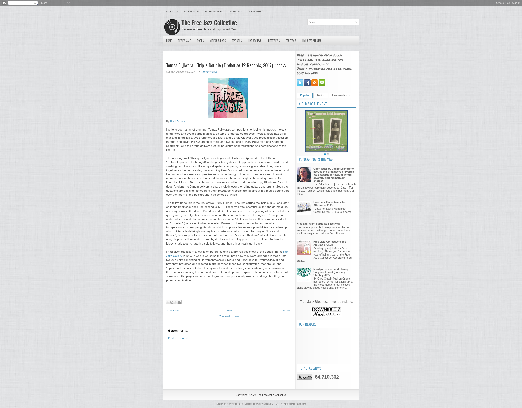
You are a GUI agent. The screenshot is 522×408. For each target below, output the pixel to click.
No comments (209, 71)
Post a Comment (178, 338)
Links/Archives (341, 95)
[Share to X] (176, 302)
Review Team (191, 11)
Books (200, 40)
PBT (277, 404)
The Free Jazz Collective (209, 22)
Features (237, 40)
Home (169, 40)
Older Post (285, 310)
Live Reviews (254, 40)
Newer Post (173, 310)
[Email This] (168, 302)
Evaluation (235, 11)
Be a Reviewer (213, 11)
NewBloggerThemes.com (293, 404)
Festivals (291, 40)
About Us (172, 11)
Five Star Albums (311, 40)
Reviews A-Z (184, 40)
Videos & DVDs (218, 40)
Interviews (274, 40)
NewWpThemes (235, 404)
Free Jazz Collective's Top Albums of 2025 (329, 204)
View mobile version (229, 316)
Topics (320, 95)
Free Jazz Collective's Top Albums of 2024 (329, 243)
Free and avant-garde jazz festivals (318, 223)
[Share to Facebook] (180, 302)
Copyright (254, 11)
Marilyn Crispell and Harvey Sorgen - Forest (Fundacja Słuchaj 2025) (330, 272)
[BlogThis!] (172, 302)
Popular (304, 95)
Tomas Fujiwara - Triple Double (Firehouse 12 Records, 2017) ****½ (226, 65)
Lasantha (268, 404)
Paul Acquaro (178, 121)
